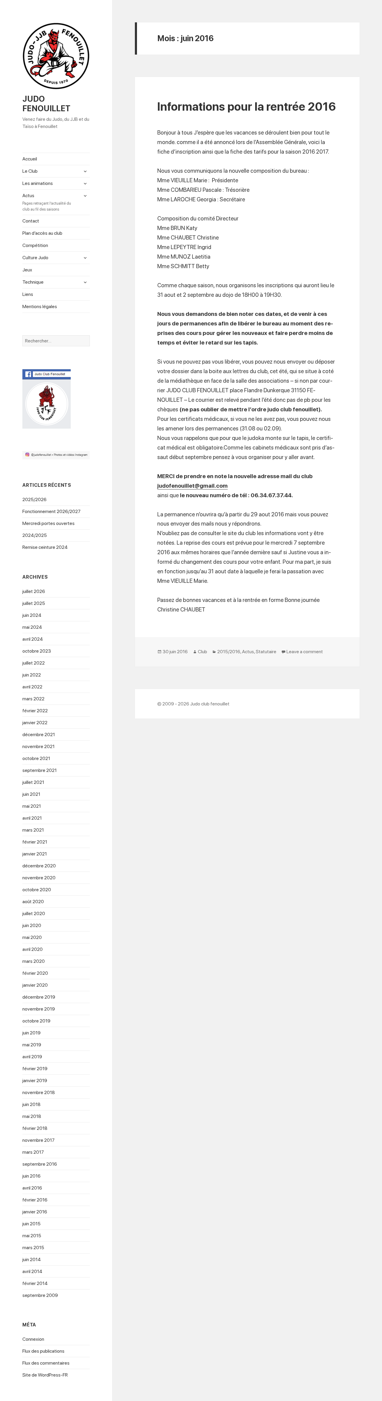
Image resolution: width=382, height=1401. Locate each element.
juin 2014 (31, 1259)
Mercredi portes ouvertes (48, 523)
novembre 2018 (38, 1092)
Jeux (27, 270)
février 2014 (35, 1283)
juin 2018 (31, 1104)
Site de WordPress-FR (45, 1375)
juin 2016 (31, 1176)
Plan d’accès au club (42, 233)
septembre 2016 (39, 1164)
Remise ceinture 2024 (45, 547)
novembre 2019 (38, 1009)
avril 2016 (32, 1188)
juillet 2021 (33, 782)
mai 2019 (31, 1045)
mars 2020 (33, 961)
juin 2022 (31, 675)
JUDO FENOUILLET (46, 103)
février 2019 (34, 1068)
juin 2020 (31, 925)
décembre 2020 (39, 866)
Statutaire (266, 651)
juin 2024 (31, 615)
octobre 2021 (36, 758)
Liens (27, 294)
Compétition (35, 245)
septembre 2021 (39, 770)
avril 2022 (32, 687)
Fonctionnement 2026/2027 (51, 511)
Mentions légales (39, 306)
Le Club (30, 171)
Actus (46, 202)
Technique (33, 282)
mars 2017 (33, 1152)
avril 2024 (32, 639)
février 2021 (34, 842)
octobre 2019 (36, 1021)
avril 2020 (32, 949)
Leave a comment (304, 651)
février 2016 (34, 1200)
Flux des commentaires (46, 1363)
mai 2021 (31, 806)
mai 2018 (31, 1116)
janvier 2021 (34, 854)
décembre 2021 (38, 734)
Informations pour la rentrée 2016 (246, 106)
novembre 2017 (38, 1140)
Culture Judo (35, 257)
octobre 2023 (36, 651)
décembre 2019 (38, 997)
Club (202, 651)
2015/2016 (228, 651)
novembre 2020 (39, 878)
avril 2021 (32, 818)
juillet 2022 (33, 663)
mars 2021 (33, 830)
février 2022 (35, 710)
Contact (30, 221)
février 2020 (35, 973)
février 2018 (34, 1128)
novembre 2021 (38, 746)
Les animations (37, 183)
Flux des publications (43, 1351)
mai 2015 (31, 1235)
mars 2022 (33, 699)
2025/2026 (34, 499)
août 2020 (33, 901)
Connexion (33, 1339)
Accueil (29, 159)
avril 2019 (32, 1056)
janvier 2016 (34, 1212)
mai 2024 (32, 627)
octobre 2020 (36, 889)
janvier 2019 (34, 1080)
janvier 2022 (34, 722)
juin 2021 (31, 794)
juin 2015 (31, 1224)
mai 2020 (32, 937)
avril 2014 (32, 1271)
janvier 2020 (35, 985)
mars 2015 (33, 1247)
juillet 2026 (33, 591)
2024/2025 (34, 535)
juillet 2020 (33, 913)
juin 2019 (31, 1033)
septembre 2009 (40, 1295)
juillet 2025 (33, 603)
